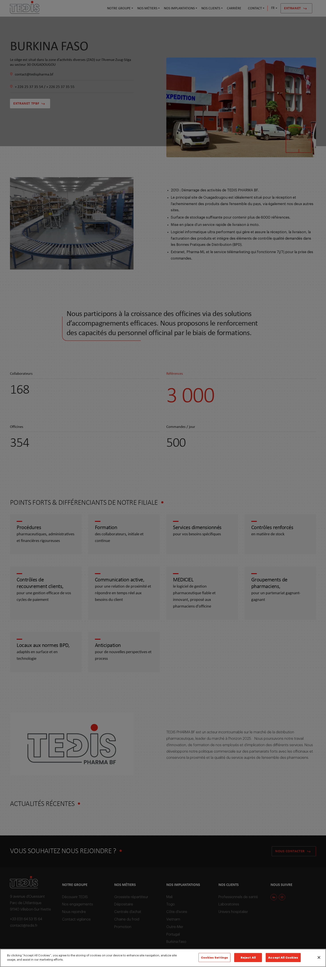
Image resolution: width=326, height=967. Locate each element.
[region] (163, 958)
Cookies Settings (214, 957)
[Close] (319, 957)
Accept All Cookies (283, 957)
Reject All (248, 957)
